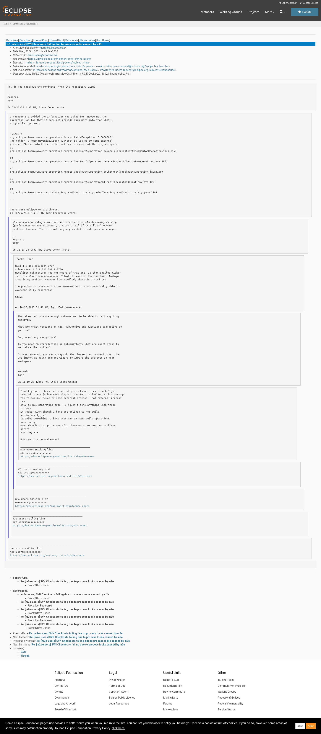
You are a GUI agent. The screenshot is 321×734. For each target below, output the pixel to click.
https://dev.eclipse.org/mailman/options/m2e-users (65, 69)
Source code (32, 24)
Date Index (71, 40)
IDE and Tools (226, 679)
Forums (167, 703)
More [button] (268, 12)
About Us (60, 679)
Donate (306, 12)
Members (207, 12)
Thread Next (56, 40)
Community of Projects (232, 685)
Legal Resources (119, 703)
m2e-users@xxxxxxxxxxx (42, 55)
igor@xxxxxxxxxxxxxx (52, 47)
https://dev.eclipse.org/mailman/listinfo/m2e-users (62, 66)
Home (6, 24)
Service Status (227, 709)
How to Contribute (174, 691)
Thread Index (87, 40)
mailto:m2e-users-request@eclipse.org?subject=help (57, 62)
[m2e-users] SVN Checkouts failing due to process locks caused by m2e (64, 594)
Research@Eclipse (229, 697)
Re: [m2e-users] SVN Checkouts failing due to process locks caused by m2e (67, 581)
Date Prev (12, 40)
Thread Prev (40, 40)
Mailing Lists (170, 697)
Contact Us (61, 685)
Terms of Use (117, 685)
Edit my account (289, 3)
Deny (300, 726)
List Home (103, 40)
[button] (283, 12)
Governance (62, 697)
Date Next (25, 40)
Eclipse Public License (122, 697)
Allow (311, 726)
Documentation (172, 685)
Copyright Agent (118, 691)
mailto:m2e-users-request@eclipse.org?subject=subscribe (132, 66)
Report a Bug (171, 679)
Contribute (17, 24)
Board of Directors (66, 709)
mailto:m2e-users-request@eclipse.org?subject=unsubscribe (138, 69)
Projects (254, 12)
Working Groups (231, 12)
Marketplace (170, 709)
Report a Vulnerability (230, 703)
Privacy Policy (117, 679)
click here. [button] (118, 728)
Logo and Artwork (65, 703)
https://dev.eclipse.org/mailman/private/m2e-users (59, 58)
